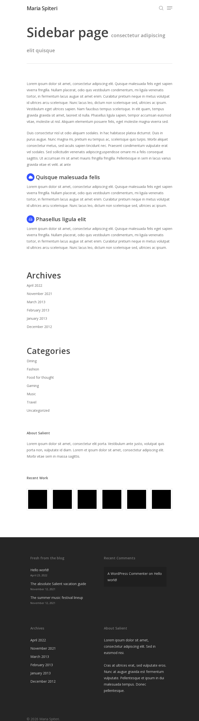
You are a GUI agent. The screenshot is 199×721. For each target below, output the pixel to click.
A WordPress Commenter (128, 573)
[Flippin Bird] (161, 499)
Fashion (33, 369)
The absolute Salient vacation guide (58, 583)
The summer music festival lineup (56, 597)
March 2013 (36, 302)
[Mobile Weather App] (38, 499)
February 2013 (38, 310)
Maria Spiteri (42, 8)
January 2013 (37, 318)
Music (31, 394)
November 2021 (39, 293)
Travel (31, 402)
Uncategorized (38, 410)
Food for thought (40, 377)
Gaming (33, 385)
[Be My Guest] (137, 499)
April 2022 (34, 285)
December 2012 (39, 326)
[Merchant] (112, 499)
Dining (32, 361)
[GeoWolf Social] (62, 499)
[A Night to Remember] (87, 499)
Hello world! (39, 570)
